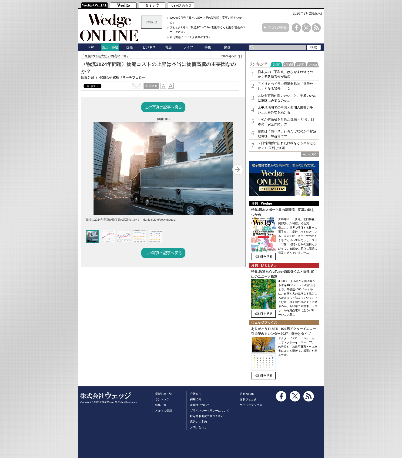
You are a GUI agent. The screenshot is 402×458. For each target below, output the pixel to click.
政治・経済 (110, 47)
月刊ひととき (248, 399)
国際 (129, 47)
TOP (90, 47)
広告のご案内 (198, 421)
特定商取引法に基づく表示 (207, 416)
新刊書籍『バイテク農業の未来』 (190, 37)
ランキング (162, 399)
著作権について (200, 405)
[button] (92, 236)
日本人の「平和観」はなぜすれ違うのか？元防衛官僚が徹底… (285, 74)
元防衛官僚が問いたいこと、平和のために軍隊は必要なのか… (287, 98)
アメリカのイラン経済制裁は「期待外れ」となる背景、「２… (285, 86)
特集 (207, 47)
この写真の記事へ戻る (163, 107)
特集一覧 (160, 405)
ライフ (188, 47)
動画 (227, 47)
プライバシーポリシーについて (209, 410)
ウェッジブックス (251, 405)
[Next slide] (237, 169)
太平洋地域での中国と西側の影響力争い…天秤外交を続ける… (285, 110)
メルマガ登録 (277, 27)
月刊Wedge (247, 393)
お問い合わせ (198, 427)
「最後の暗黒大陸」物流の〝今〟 (105, 56)
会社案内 (195, 393)
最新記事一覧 (163, 393)
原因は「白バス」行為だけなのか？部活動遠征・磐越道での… (287, 133)
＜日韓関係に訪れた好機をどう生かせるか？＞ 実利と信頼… (287, 145)
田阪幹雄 (114, 77)
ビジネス (149, 47)
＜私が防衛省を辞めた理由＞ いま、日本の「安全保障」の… (286, 121)
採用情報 (195, 399)
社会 (168, 47)
